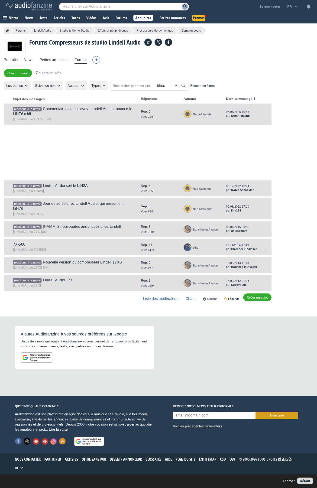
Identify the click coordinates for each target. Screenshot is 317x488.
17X (27, 285)
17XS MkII (31, 267)
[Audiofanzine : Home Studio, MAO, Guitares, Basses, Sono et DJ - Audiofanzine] (29, 6)
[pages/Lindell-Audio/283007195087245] (168, 42)
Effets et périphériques (113, 30)
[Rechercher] (183, 85)
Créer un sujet (17, 73)
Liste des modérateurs (161, 299)
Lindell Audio (42, 30)
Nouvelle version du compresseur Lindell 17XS (82, 262)
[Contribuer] (96, 60)
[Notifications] (308, 6)
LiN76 (28, 214)
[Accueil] (7, 30)
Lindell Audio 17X (58, 280)
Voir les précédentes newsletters (197, 426)
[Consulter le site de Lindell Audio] (148, 42)
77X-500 (30, 232)
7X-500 (19, 244)
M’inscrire (277, 415)
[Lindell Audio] (14, 46)
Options (212, 299)
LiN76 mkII (32, 119)
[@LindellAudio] (158, 42)
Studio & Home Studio (74, 30)
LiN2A (28, 191)
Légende (233, 299)
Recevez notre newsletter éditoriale (203, 406)
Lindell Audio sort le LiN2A (65, 186)
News (28, 60)
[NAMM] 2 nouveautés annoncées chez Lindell (82, 226)
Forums (21, 30)
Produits (11, 60)
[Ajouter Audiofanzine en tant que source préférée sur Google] (37, 357)
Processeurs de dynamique (154, 30)
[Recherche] (185, 6)
